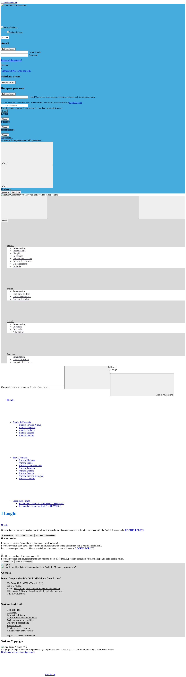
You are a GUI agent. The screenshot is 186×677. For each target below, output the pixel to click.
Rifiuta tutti (24, 535)
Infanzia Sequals (26, 432)
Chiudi (5, 119)
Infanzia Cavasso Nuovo (30, 425)
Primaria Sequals (26, 473)
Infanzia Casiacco (27, 430)
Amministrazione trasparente (20, 630)
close (4, 221)
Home (113, 367)
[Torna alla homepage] (93, 194)
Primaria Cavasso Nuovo (30, 465)
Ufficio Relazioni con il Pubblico (22, 617)
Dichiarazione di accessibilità (20, 620)
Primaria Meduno (27, 460)
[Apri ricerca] (162, 207)
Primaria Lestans (26, 470)
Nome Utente (35, 52)
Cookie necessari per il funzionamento (19, 556)
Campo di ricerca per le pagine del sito (18, 387)
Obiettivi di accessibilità (18, 623)
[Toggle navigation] (24, 207)
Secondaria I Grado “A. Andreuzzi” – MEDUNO (41, 503)
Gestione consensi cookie (18, 628)
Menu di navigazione (164, 395)
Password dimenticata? (11, 60)
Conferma (15, 192)
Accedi (5, 37)
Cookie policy (13, 610)
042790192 (16, 586)
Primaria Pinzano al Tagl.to (31, 476)
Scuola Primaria (20, 457)
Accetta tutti (45, 535)
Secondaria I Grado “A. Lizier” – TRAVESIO (40, 506)
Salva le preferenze (24, 562)
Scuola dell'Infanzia (22, 422)
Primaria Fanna (26, 463)
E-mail (32, 97)
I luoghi (10, 400)
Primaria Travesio (27, 468)
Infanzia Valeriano (27, 427)
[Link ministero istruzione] (14, 5)
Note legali (12, 612)
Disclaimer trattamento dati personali (18, 652)
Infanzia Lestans (26, 435)
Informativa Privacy (16, 615)
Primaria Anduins (27, 478)
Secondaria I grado (22, 501)
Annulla (5, 192)
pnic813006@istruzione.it (37, 588)
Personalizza (7, 535)
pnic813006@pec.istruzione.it (37, 591)
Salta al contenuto (9, 2)
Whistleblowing (14, 625)
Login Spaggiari (75, 103)
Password (33, 55)
